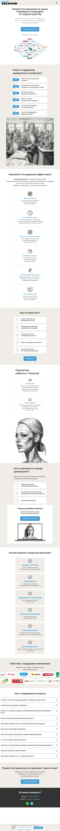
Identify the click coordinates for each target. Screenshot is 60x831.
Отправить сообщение (33, 799)
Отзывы (27, 829)
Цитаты (21, 829)
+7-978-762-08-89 (33, 796)
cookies (29, 827)
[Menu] (56, 2)
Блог (13, 829)
